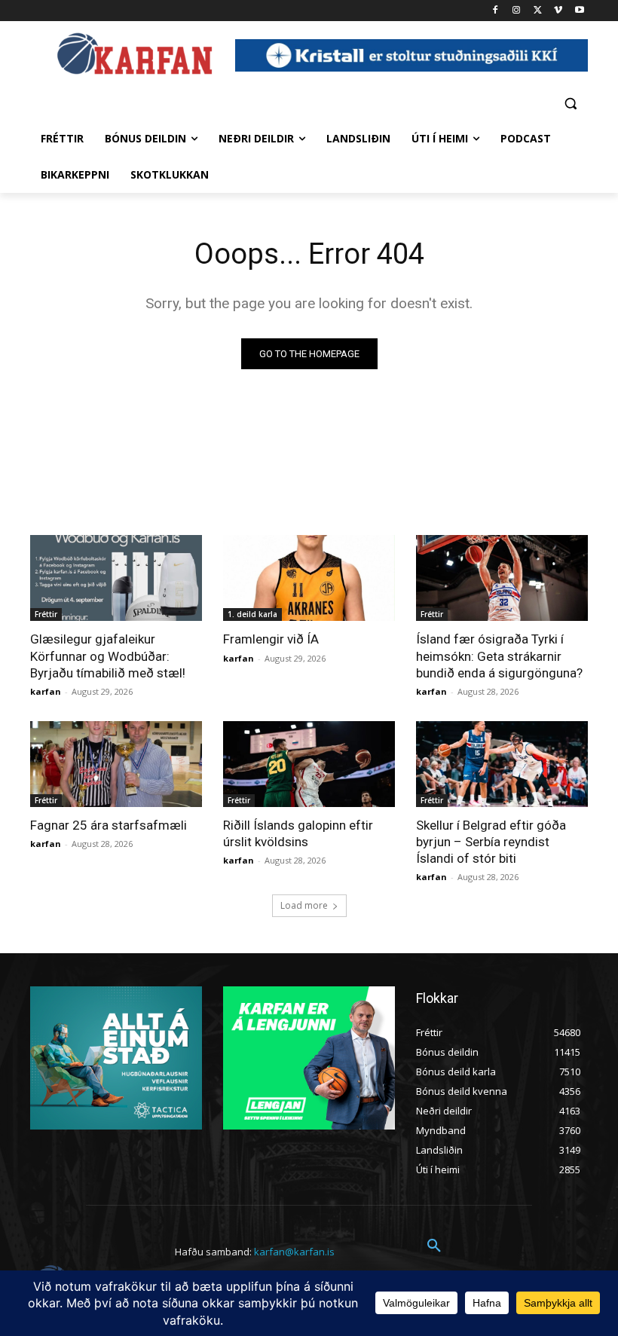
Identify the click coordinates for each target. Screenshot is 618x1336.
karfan (45, 691)
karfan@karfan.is (294, 1251)
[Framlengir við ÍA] (309, 578)
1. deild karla (252, 614)
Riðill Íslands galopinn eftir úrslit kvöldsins (298, 833)
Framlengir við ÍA (271, 639)
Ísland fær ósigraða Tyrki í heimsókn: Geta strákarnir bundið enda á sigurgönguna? (499, 655)
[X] (537, 11)
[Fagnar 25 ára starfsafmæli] (116, 764)
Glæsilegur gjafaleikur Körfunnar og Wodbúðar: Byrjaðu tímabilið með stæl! (107, 655)
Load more (304, 905)
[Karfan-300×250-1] (309, 1058)
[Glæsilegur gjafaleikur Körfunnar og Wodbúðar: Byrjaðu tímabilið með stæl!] (116, 578)
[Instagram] (516, 11)
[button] (570, 103)
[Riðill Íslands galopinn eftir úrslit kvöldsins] (309, 764)
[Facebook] (495, 11)
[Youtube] (579, 11)
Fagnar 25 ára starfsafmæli (108, 825)
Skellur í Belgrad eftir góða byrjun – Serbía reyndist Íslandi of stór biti (491, 842)
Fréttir (46, 614)
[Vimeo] (558, 11)
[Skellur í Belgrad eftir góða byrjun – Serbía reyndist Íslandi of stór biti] (502, 764)
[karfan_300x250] (116, 1058)
